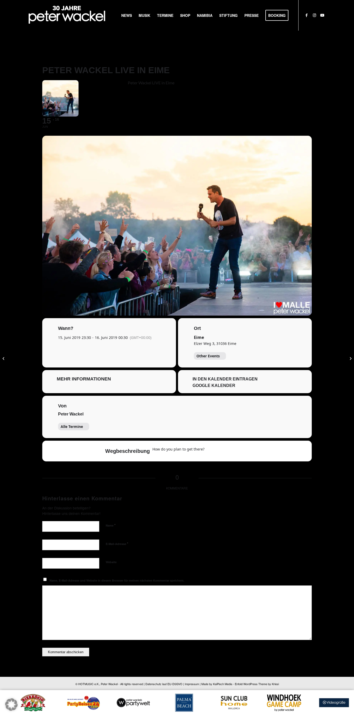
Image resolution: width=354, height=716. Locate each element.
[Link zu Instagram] (314, 15)
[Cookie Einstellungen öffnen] (11, 709)
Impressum (192, 684)
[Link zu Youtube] (322, 15)
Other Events (208, 355)
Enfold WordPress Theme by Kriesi (257, 684)
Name (111, 525)
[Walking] (241, 451)
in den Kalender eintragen (225, 379)
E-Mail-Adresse (117, 543)
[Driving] (221, 451)
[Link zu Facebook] (306, 15)
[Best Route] (211, 451)
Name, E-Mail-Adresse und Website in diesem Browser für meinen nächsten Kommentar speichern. (116, 580)
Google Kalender (214, 385)
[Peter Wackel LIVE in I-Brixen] (4, 358)
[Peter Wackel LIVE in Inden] (350, 358)
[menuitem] (126, 15)
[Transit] (231, 451)
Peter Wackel (70, 414)
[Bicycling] (251, 451)
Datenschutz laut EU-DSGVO (163, 684)
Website (111, 562)
